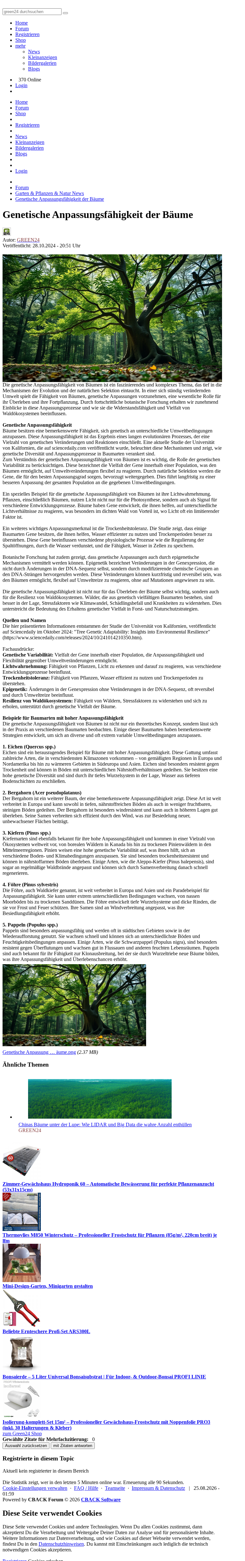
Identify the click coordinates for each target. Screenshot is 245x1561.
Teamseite (115, 1488)
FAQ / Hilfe (86, 1488)
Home (21, 23)
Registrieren (27, 34)
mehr (20, 46)
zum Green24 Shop (22, 1433)
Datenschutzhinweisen (61, 1544)
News (34, 51)
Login (21, 85)
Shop (20, 40)
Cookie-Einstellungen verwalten (35, 1488)
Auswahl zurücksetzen (26, 1445)
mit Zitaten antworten (72, 1445)
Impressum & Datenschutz (158, 1488)
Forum (22, 28)
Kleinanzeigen (42, 57)
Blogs (34, 68)
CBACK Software (101, 1499)
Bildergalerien (42, 63)
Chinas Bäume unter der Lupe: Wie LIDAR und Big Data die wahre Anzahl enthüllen (105, 1124)
